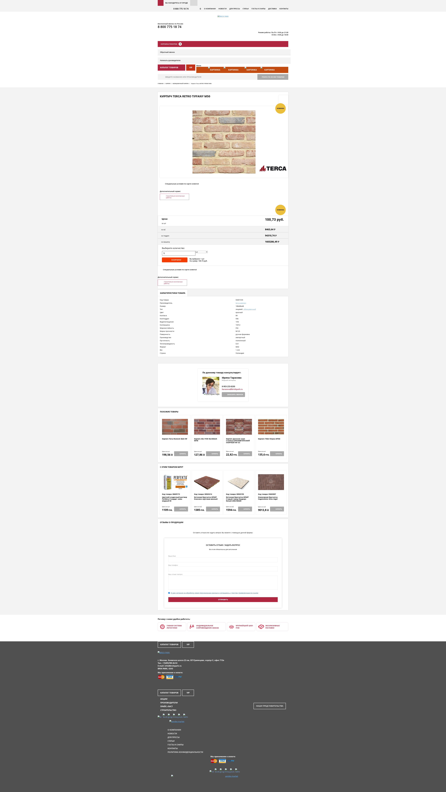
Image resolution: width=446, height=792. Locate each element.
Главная (160, 83)
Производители (169, 702)
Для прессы (234, 9)
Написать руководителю (170, 60)
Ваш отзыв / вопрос (175, 574)
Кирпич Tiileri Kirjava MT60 (269, 439)
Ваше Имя (172, 556)
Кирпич (168, 83)
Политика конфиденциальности (185, 752)
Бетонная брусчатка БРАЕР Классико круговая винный (206, 498)
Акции (163, 699)
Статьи (246, 9)
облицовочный (250, 309)
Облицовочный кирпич (181, 83)
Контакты (283, 9)
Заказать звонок (235, 394)
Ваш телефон (173, 565)
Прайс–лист (166, 706)
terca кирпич (241, 303)
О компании (210, 9)
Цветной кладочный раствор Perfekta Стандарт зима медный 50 (174, 499)
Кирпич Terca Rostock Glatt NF (174, 439)
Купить (183, 454)
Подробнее (175, 432)
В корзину (176, 260)
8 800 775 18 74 (181, 8)
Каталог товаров (169, 644)
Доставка (272, 9)
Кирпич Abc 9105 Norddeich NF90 (205, 440)
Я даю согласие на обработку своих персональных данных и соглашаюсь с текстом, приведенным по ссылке (214, 593)
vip (190, 67)
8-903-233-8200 (228, 386)
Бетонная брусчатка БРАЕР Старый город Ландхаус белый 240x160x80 (237, 499)
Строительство (168, 710)
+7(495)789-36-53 (169, 663)
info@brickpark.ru (173, 666)
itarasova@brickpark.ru (232, 389)
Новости (222, 9)
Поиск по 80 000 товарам (273, 77)
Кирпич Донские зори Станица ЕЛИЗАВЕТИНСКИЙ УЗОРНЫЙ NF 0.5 (238, 440)
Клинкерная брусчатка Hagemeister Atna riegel (267, 498)
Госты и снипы (258, 9)
